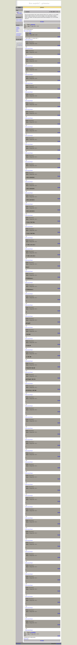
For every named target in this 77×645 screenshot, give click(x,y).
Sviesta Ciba (58, 643)
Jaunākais (17, 27)
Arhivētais (17, 28)
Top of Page (18, 643)
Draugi (17, 29)
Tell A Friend (18, 35)
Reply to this (26, 30)
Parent (31, 39)
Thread (30, 30)
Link (59, 28)
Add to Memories (19, 33)
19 (19, 44)
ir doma (42, 21)
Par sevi (17, 31)
